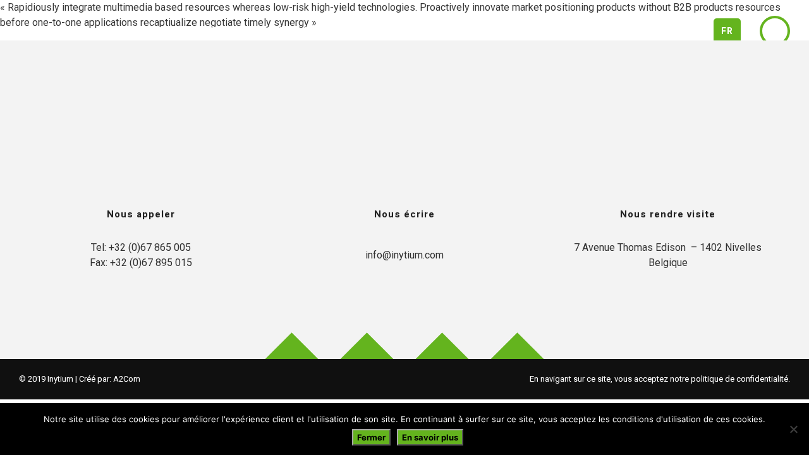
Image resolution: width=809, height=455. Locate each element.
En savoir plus (430, 437)
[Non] (793, 429)
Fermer (371, 437)
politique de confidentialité (739, 379)
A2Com (126, 379)
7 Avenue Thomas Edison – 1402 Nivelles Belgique (668, 255)
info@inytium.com (404, 255)
